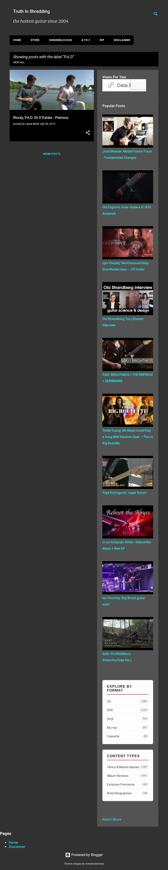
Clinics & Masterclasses (127, 767)
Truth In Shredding (31, 11)
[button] (87, 133)
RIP (102, 40)
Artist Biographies (127, 793)
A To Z (85, 40)
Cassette (127, 736)
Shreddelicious (60, 40)
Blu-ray (127, 727)
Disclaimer (122, 40)
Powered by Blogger (86, 855)
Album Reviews (127, 776)
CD (127, 701)
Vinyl (127, 719)
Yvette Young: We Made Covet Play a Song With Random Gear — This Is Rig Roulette (127, 437)
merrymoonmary (94, 863)
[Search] (155, 14)
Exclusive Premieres (127, 784)
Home (17, 40)
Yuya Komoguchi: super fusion (124, 492)
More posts (51, 153)
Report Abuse (111, 819)
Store (35, 40)
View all (18, 62)
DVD (127, 710)
